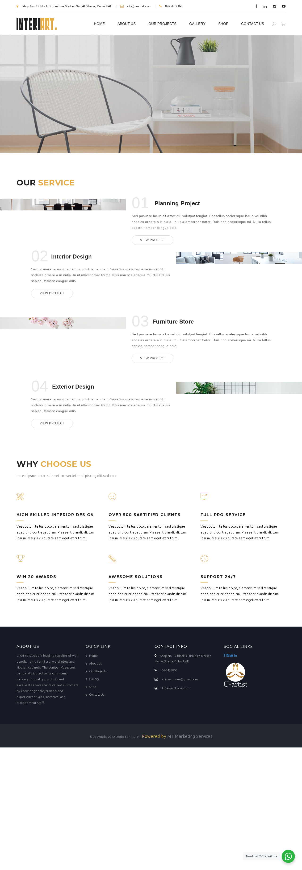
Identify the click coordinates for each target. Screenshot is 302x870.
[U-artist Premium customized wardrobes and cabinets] (37, 23)
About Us (126, 24)
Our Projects (162, 24)
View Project (152, 240)
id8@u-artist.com (139, 6)
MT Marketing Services (190, 736)
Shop (223, 24)
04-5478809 (172, 6)
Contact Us (252, 24)
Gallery (197, 24)
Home (99, 24)
